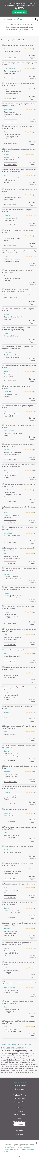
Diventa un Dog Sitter (19, 1086)
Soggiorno (28, 1044)
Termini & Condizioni (19, 1121)
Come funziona (19, 1089)
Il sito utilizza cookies (29, 1140)
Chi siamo (19, 1108)
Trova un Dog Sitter (20, 1082)
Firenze (14, 1044)
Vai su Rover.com (19, 12)
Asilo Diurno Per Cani (19, 1095)
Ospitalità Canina (19, 1098)
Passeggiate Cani (19, 1102)
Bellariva (20, 1044)
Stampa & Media (19, 1115)
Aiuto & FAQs (19, 1131)
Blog (19, 1118)
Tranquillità (19, 1134)
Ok (19, 1156)
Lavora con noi (19, 1111)
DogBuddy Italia (6, 1044)
